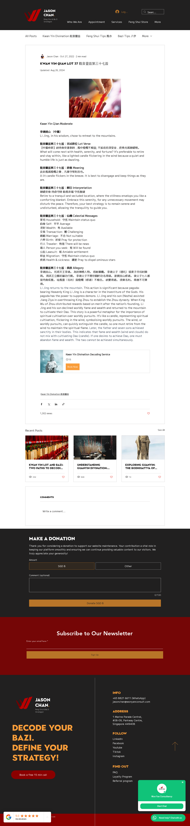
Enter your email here (36, 641)
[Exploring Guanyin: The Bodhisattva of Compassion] (143, 448)
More (145, 36)
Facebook (118, 743)
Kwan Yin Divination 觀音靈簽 (61, 36)
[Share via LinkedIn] (56, 404)
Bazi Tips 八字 (127, 36)
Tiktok (117, 751)
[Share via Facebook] (41, 404)
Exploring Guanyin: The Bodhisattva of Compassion (140, 466)
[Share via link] (63, 404)
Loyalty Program (122, 776)
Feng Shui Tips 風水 (99, 36)
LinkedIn (118, 739)
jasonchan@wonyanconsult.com (131, 701)
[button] (138, 22)
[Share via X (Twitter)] (48, 404)
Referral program (123, 781)
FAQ (115, 772)
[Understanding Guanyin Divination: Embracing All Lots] (95, 448)
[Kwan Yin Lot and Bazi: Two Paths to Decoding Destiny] (46, 448)
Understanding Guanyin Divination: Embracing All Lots (92, 466)
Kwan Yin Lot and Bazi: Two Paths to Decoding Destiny (47, 466)
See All (161, 429)
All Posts (31, 36)
